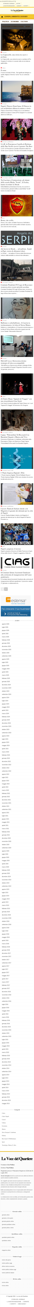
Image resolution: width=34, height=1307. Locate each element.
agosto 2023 (5, 736)
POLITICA (5, 21)
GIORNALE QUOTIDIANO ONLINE (8, 1224)
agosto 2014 (5, 1074)
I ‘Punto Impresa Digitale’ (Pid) (12, 473)
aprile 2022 (5, 787)
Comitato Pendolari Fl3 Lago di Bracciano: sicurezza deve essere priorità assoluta (17, 286)
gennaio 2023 (6, 758)
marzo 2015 (5, 1052)
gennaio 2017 (6, 988)
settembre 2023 (6, 732)
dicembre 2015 (6, 1027)
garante (19, 5)
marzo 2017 (5, 982)
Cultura (3, 68)
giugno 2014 (5, 1081)
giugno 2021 (5, 819)
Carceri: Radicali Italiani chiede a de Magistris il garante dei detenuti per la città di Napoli (17, 510)
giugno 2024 (5, 704)
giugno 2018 (5, 934)
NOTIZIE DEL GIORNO (6, 1260)
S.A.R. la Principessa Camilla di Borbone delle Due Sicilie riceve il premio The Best (16, 145)
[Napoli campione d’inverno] (17, 534)
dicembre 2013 (6, 1100)
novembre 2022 (6, 764)
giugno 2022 (5, 780)
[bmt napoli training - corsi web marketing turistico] (16, 606)
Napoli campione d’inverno (11, 549)
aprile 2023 (5, 748)
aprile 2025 (5, 672)
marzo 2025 (5, 675)
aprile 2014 (5, 1087)
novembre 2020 (6, 841)
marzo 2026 (5, 637)
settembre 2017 (6, 963)
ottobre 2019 (5, 883)
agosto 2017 (5, 966)
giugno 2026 (5, 630)
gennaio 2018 (6, 950)
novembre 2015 (6, 1030)
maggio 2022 (6, 784)
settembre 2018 (6, 924)
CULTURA (24, 21)
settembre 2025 (6, 656)
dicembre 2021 (6, 800)
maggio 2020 (6, 860)
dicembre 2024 (6, 684)
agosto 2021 (5, 812)
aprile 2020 (5, 863)
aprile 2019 (5, 902)
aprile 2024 (5, 710)
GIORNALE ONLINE (5, 1215)
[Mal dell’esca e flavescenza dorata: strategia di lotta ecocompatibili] (17, 346)
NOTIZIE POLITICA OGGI (7, 1263)
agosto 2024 (5, 697)
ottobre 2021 (5, 806)
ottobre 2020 (5, 844)
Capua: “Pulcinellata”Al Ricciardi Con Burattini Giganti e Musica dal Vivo (15, 436)
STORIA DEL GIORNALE (18, 1299)
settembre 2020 (6, 847)
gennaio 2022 (6, 796)
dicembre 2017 (6, 953)
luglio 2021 (5, 816)
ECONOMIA (15, 21)
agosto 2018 (5, 927)
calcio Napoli (5, 1116)
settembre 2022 (6, 771)
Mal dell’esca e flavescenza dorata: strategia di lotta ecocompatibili (13, 362)
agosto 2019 (5, 889)
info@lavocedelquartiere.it (15, 1185)
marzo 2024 (5, 713)
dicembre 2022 (6, 761)
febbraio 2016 (6, 1020)
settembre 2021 (6, 809)
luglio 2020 (5, 854)
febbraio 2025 (6, 678)
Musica (4, 1129)
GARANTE (26, 1301)
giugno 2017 (5, 972)
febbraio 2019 (6, 908)
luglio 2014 (5, 1078)
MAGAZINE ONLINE (6, 1250)
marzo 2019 (5, 905)
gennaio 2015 (6, 1058)
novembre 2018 (6, 918)
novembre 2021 (6, 803)
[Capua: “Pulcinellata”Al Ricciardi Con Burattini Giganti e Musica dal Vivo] (17, 420)
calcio (3, 1113)
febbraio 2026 (6, 640)
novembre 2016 (6, 995)
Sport (3, 218)
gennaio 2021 (6, 835)
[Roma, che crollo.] (17, 205)
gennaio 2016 (6, 1023)
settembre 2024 (6, 694)
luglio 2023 (5, 739)
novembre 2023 (6, 726)
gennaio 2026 (6, 643)
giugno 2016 (5, 1007)
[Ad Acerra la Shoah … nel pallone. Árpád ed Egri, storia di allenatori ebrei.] (17, 237)
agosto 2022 (5, 774)
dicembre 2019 (6, 876)
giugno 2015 (5, 1042)
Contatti (25, 5)
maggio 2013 (6, 1103)
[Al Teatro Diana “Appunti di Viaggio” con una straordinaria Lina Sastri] (17, 384)
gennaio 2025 (6, 681)
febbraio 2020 (6, 870)
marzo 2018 (5, 943)
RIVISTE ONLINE (5, 1282)
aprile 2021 (5, 825)
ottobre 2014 (5, 1068)
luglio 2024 (5, 700)
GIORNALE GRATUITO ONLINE (8, 1221)
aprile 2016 (5, 1014)
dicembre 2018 (6, 915)
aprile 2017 (5, 979)
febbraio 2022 (6, 793)
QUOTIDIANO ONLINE (6, 1240)
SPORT (28, 26)
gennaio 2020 (6, 873)
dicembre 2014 (6, 1062)
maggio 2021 (6, 822)
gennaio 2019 (6, 911)
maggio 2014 (6, 1084)
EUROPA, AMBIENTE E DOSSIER (16, 16)
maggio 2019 (6, 899)
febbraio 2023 (6, 755)
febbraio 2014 (6, 1094)
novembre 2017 (6, 956)
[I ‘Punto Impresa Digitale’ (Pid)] (17, 458)
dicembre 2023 (6, 723)
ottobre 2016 (5, 998)
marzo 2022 (5, 790)
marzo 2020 (5, 867)
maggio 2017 (6, 975)
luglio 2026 (5, 627)
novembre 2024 (6, 688)
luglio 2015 (5, 1039)
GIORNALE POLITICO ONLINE (8, 1227)
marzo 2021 (5, 828)
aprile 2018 (5, 940)
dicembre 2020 (6, 838)
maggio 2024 (6, 707)
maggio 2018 (6, 937)
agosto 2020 (5, 851)
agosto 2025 (5, 659)
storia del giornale (8, 3)
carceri (4, 1119)
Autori (18, 3)
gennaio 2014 (6, 1097)
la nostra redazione (9, 5)
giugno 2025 (5, 665)
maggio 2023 (6, 745)
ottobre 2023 (5, 729)
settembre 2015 (6, 1036)
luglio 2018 (5, 931)
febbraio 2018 (6, 947)
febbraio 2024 (6, 716)
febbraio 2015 (6, 1055)
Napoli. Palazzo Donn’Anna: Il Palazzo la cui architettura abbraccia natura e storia (16, 107)
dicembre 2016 (6, 991)
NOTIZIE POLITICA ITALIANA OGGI (9, 1269)
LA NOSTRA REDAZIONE (14, 1301)
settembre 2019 (6, 886)
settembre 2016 (6, 1001)
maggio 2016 (6, 1011)
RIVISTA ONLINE (5, 1285)
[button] (32, 2)
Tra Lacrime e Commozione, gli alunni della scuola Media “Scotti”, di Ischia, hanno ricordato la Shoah (15, 182)
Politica (4, 1135)
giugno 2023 (5, 742)
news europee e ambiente (7, 177)
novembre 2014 (6, 1065)
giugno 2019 (5, 895)
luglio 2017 (5, 969)
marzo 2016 (5, 1017)
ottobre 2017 (5, 959)
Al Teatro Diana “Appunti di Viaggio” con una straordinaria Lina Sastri (16, 400)
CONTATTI (13, 1304)
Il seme (3, 70)
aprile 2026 (5, 633)
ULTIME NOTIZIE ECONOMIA (8, 1266)
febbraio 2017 (6, 985)
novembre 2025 (6, 649)
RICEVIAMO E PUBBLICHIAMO (13, 26)
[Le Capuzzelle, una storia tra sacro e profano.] (17, 40)
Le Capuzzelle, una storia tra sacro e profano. (14, 55)
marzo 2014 (5, 1090)
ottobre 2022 (5, 768)
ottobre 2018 (5, 921)
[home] (3, 16)
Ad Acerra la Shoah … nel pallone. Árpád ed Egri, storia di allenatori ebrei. (16, 250)
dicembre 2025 (6, 646)
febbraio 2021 (6, 832)
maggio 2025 (6, 668)
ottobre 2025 (5, 653)
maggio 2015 (6, 1046)
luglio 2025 (5, 662)
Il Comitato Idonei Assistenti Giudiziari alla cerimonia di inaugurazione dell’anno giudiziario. (16, 574)
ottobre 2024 (5, 691)
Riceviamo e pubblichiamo (7, 141)
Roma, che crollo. (7, 220)
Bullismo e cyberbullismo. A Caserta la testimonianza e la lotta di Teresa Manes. (16, 324)
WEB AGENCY (22, 1304)
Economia (4, 52)
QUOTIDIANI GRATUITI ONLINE (8, 1237)
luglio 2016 (5, 1004)
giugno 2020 (5, 857)
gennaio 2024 (6, 720)
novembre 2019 (6, 879)
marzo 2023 (5, 752)
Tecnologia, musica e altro (7, 470)
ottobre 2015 (5, 1033)
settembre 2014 (6, 1071)
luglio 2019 (5, 892)
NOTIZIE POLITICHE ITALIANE (8, 1272)
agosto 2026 (5, 624)
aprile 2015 (5, 1049)
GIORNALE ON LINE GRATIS (7, 1218)
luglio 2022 (5, 777)
